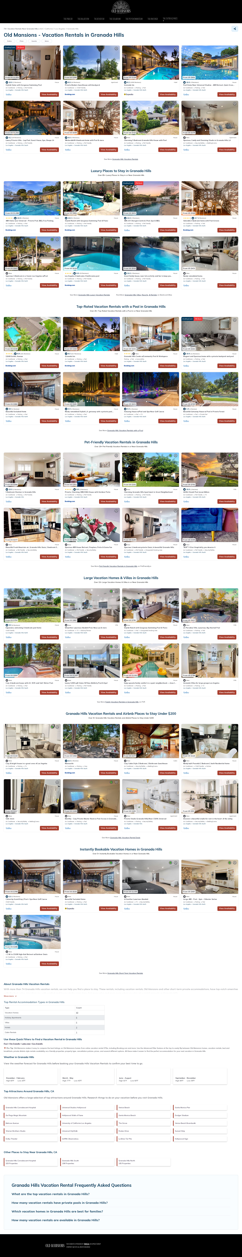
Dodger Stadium (182, 1115)
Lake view (26, 1044)
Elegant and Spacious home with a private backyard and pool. (208, 356)
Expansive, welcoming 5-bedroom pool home (23, 628)
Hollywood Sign (181, 1139)
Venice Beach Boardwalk (185, 1123)
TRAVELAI (86, 1244)
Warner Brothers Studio (15, 1131)
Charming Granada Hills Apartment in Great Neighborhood (148, 492)
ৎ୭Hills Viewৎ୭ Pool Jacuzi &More (196, 492)
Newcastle (69, 763)
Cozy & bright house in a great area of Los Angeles (26, 763)
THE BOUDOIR (99, 19)
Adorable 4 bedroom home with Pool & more (201, 221)
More (47, 41)
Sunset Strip (180, 1131)
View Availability (49, 94)
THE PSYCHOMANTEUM (134, 19)
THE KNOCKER (153, 19)
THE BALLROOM (83, 19)
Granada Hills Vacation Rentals (125, 159)
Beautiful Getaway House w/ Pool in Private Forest (203, 412)
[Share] (234, 29)
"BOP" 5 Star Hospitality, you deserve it (199, 547)
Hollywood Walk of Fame (72, 1115)
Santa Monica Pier (182, 1107)
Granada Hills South (21, 90)
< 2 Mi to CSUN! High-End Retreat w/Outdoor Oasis (26, 954)
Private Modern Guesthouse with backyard (82, 85)
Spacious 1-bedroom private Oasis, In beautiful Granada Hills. (149, 547)
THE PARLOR (68, 19)
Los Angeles (9, 90)
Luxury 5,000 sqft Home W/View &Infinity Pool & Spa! (86, 683)
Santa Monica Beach (127, 1115)
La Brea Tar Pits (125, 1139)
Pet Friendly (14, 1044)
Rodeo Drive (124, 1131)
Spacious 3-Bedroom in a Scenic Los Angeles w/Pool (27, 276)
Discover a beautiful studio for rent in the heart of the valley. (208, 819)
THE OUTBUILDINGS (171, 18)
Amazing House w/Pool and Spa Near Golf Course (144, 412)
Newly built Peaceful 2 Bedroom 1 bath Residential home (206, 763)
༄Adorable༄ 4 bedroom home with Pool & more (84, 140)
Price (21, 41)
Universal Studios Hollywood (74, 1107)
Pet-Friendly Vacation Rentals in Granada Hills (118, 566)
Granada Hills (19, 497)
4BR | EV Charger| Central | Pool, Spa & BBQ (142, 221)
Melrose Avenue (12, 1123)
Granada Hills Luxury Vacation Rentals (94, 295)
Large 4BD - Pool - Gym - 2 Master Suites (200, 899)
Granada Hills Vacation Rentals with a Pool (125, 430)
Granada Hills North (80, 90)
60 (77, 1013)
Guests (34, 41)
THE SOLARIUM (114, 19)
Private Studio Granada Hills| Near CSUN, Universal (145, 819)
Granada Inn (129, 85)
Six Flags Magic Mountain (16, 1115)
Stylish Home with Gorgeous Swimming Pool (24, 85)
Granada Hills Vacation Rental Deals (125, 837)
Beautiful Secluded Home (16, 412)
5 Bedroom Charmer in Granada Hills (21, 492)
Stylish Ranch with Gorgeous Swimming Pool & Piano (86, 221)
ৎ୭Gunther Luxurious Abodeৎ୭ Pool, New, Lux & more (86, 628)
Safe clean (10, 819)
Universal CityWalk (70, 1131)
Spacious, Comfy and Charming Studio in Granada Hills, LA (207, 140)
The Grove (123, 1123)
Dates (9, 41)
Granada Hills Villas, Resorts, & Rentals (141, 295)
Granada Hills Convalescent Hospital (21, 1107)
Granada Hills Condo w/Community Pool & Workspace (146, 356)
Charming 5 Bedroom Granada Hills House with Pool (145, 140)
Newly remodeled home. (193, 276)
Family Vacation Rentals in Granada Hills (122, 702)
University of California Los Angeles (76, 1123)
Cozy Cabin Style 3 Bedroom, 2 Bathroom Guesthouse (145, 763)
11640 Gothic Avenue (14, 356)
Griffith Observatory (70, 1139)
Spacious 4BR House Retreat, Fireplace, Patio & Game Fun (88, 547)
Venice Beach (124, 1107)
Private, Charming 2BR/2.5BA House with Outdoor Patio (87, 492)
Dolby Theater (11, 1139)
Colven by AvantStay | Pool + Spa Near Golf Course (26, 899)
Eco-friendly (37, 1044)
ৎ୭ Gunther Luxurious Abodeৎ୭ (136, 899)
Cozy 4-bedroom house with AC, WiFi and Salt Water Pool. (29, 683)
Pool (6, 1044)
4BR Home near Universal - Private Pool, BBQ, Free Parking (29, 221)
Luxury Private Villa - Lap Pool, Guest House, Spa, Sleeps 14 (30, 140)
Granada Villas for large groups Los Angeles (201, 683)
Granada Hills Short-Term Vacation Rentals (125, 973)
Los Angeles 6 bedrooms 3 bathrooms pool (82, 276)
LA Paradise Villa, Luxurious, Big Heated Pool (201, 628)
